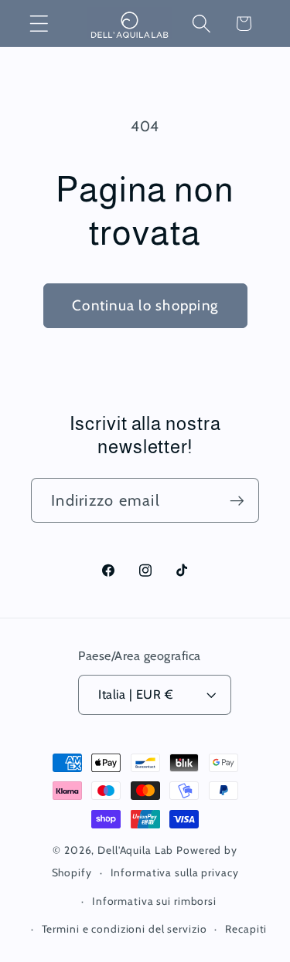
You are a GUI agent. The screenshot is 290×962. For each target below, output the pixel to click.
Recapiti (246, 929)
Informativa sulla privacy (175, 872)
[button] (39, 23)
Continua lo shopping (145, 305)
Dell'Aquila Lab (135, 850)
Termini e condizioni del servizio (124, 929)
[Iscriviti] (237, 500)
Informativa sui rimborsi (154, 901)
